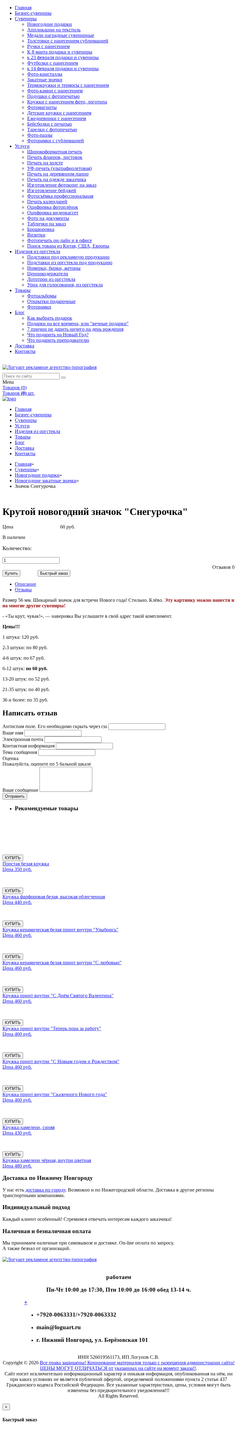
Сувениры (26, 18)
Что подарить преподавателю (58, 340)
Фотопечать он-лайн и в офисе (59, 240)
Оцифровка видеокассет (52, 212)
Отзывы (23, 589)
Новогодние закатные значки (46, 480)
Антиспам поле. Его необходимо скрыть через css (54, 726)
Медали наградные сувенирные (60, 35)
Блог (20, 312)
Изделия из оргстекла (37, 251)
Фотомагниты (42, 107)
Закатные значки (44, 79)
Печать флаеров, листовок (54, 157)
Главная (23, 7)
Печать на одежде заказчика (56, 179)
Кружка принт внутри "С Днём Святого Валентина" (58, 995)
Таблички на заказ (46, 223)
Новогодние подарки (49, 24)
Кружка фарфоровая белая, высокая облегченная (53, 896)
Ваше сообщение (20, 790)
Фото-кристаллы (44, 74)
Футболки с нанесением (52, 63)
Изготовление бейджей (51, 190)
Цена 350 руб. (17, 869)
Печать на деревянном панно (58, 173)
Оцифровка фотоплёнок (52, 207)
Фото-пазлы (39, 135)
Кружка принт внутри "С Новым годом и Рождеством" (60, 1061)
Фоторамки (39, 307)
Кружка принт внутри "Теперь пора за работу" (51, 1028)
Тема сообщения (19, 752)
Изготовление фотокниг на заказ (61, 185)
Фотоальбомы (41, 295)
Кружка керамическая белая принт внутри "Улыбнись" (60, 929)
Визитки (36, 234)
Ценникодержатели (47, 273)
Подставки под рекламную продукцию (68, 257)
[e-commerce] (9, 398)
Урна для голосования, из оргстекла (65, 284)
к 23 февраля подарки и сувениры (63, 57)
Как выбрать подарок (49, 318)
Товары (23, 290)
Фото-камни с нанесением (55, 90)
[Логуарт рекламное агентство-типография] (49, 367)
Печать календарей (47, 201)
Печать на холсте (45, 162)
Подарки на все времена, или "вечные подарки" (78, 323)
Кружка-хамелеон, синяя (28, 1127)
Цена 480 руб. (17, 1165)
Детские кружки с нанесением (59, 112)
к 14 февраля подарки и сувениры (63, 68)
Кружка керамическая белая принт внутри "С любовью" (62, 962)
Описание (25, 584)
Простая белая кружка (25, 863)
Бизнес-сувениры (33, 13)
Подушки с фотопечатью (53, 96)
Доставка (24, 345)
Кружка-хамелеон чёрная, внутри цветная (46, 1160)
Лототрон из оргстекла (51, 279)
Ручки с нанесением (48, 46)
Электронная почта (22, 739)
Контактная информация (28, 745)
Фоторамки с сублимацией (55, 140)
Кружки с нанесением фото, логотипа (67, 101)
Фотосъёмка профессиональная (60, 196)
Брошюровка (40, 229)
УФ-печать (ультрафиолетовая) (59, 168)
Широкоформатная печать (54, 151)
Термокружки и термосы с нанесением (68, 85)
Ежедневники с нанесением (56, 118)
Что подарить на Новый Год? (58, 334)
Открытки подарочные (51, 301)
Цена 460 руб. (17, 935)
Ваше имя (12, 732)
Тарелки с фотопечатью (52, 129)
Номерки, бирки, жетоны (54, 268)
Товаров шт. (18, 393)
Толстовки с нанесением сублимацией (67, 40)
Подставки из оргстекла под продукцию (69, 262)
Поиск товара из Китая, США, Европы (68, 246)
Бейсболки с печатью (49, 124)
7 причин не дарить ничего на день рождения (75, 329)
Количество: (24, 548)
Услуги (22, 146)
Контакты (25, 351)
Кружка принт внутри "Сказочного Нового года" (54, 1094)
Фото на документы (48, 218)
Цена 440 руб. (17, 902)
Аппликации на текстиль (54, 29)
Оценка (10, 758)
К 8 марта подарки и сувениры (59, 52)
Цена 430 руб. (17, 1133)
